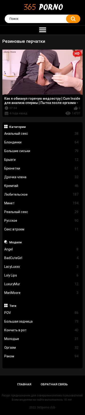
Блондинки (41, 142)
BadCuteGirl (41, 258)
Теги (12, 306)
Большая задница (41, 321)
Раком (41, 356)
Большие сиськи (41, 151)
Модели (15, 242)
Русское (41, 220)
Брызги (41, 160)
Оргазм (41, 347)
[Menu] (42, 30)
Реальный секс (41, 212)
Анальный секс (41, 133)
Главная (24, 384)
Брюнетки (41, 168)
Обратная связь (54, 384)
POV (41, 313)
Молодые (41, 339)
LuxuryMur (41, 284)
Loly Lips (41, 275)
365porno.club (46, 407)
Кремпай (41, 186)
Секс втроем (41, 229)
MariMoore (41, 293)
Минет (41, 203)
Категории (17, 127)
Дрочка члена (41, 177)
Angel (41, 249)
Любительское (41, 194)
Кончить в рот (41, 330)
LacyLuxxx (41, 267)
